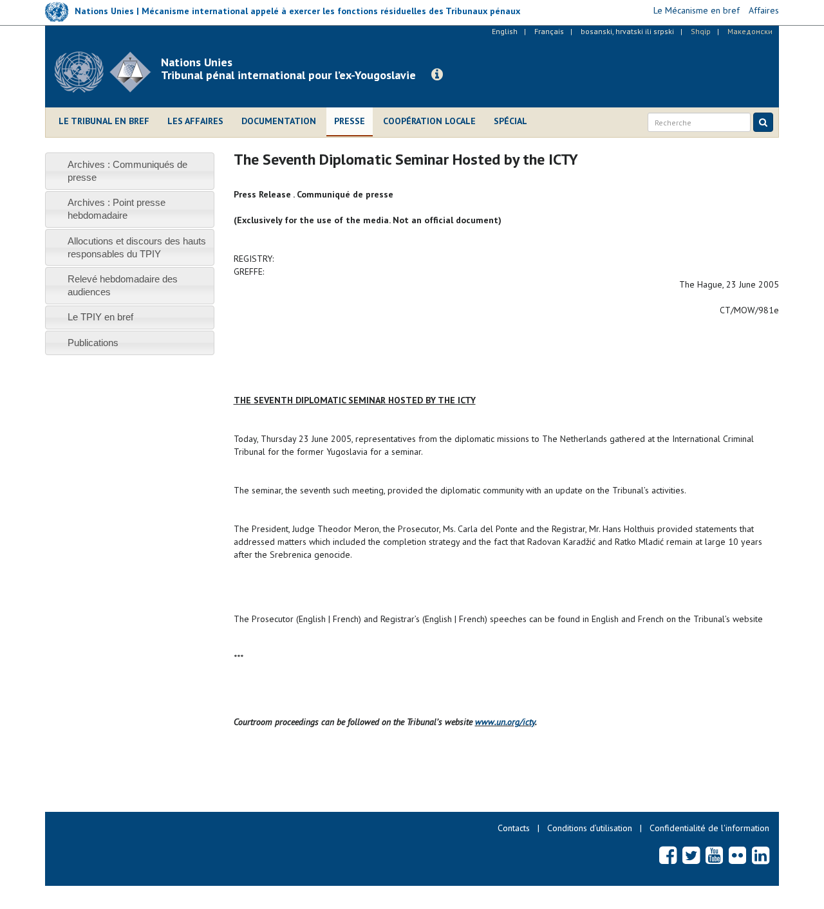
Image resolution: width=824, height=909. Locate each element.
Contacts (514, 828)
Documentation (278, 121)
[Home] (108, 72)
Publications (93, 342)
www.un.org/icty (505, 722)
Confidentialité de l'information (709, 828)
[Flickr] (737, 854)
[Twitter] (691, 854)
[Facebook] (668, 854)
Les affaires (195, 121)
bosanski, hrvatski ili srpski (627, 31)
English (505, 31)
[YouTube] (714, 854)
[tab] (129, 170)
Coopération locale (429, 121)
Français (549, 31)
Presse (349, 121)
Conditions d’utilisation (589, 828)
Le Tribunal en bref (104, 121)
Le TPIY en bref (100, 316)
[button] (437, 74)
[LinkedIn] (760, 854)
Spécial (510, 121)
